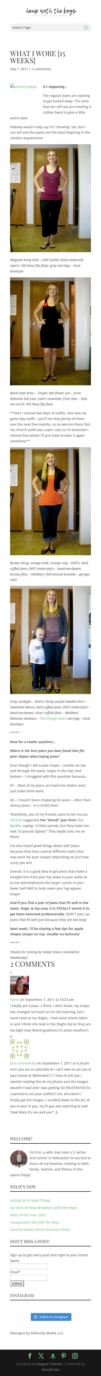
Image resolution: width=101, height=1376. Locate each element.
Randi (14, 999)
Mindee (16, 820)
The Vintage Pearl (53, 718)
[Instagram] (75, 1356)
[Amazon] (53, 1356)
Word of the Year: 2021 (28, 1215)
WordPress (50, 1369)
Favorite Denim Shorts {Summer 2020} (40, 1229)
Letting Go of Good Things (30, 1200)
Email (15, 1272)
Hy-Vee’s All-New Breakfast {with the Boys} (43, 1207)
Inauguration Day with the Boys (34, 1222)
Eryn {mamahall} (23, 1063)
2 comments (41, 69)
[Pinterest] (63, 1356)
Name (14, 1260)
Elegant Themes (49, 1364)
